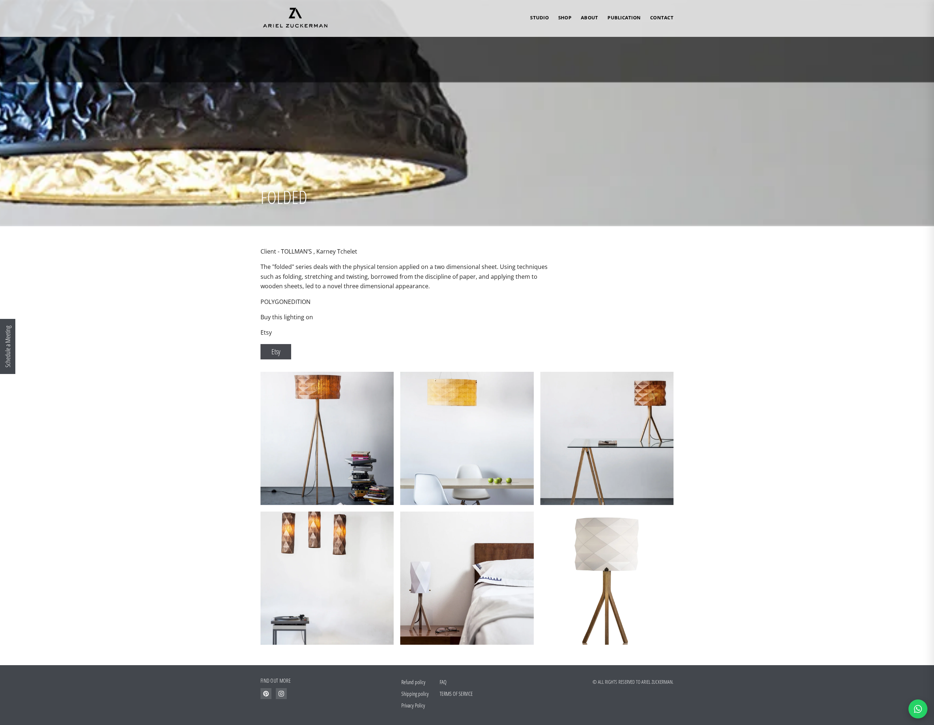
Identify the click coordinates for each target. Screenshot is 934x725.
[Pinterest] (265, 693)
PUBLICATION (624, 17)
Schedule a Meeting (7, 346)
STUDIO (539, 17)
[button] (467, 113)
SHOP (564, 17)
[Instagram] (281, 693)
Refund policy (413, 682)
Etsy (275, 351)
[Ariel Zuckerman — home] (294, 18)
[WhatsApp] (917, 708)
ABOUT (589, 17)
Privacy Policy (413, 705)
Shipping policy (415, 693)
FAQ (443, 682)
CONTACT (662, 17)
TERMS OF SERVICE (456, 693)
